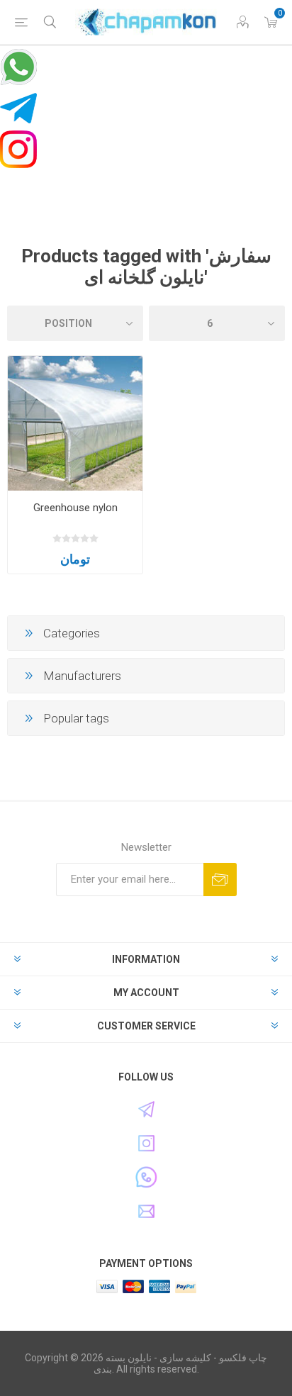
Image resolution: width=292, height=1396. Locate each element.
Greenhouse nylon (75, 507)
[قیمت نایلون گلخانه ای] (75, 423)
